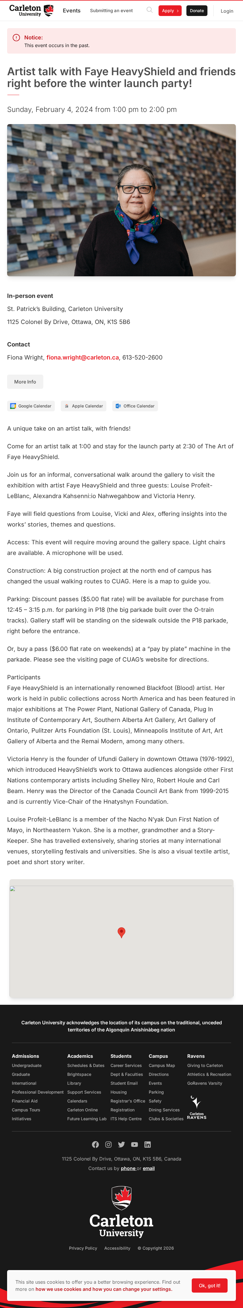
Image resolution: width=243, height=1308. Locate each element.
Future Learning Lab (87, 1118)
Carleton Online (82, 1109)
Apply (168, 10)
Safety (155, 1100)
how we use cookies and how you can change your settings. (104, 1289)
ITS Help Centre (126, 1118)
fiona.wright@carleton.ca (83, 357)
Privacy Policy (83, 1248)
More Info (25, 382)
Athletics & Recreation (209, 1074)
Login (227, 11)
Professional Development (38, 1091)
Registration (123, 1109)
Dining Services (164, 1109)
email (149, 1168)
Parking (156, 1091)
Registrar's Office (128, 1100)
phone (129, 1168)
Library (74, 1083)
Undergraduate (26, 1065)
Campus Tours (26, 1109)
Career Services (126, 1065)
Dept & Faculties (127, 1074)
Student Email (124, 1083)
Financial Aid (25, 1100)
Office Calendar (139, 405)
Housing (119, 1091)
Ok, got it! (209, 1285)
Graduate (21, 1074)
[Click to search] (150, 10)
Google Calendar (34, 405)
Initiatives (21, 1118)
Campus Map (162, 1065)
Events (72, 10)
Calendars (77, 1100)
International (24, 1083)
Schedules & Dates (86, 1065)
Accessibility (117, 1248)
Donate (197, 10)
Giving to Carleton (205, 1065)
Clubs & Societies (166, 1118)
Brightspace (79, 1074)
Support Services (84, 1091)
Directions (159, 1074)
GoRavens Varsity (204, 1083)
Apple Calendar (87, 405)
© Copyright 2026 (156, 1248)
